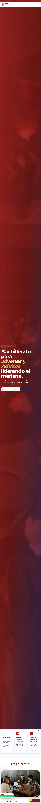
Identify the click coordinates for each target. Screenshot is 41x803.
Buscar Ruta (25, 389)
